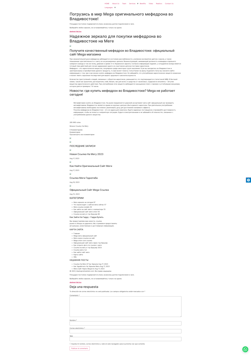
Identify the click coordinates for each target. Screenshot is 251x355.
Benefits (143, 4)
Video (151, 4)
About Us (115, 4)
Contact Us (169, 4)
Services (132, 4)
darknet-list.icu (75, 31)
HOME (107, 4)
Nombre (73, 320)
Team (124, 4)
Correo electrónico (77, 328)
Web (71, 336)
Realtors (159, 4)
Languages (109, 7)
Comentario (75, 295)
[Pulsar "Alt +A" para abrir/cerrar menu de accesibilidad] (248, 180)
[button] (245, 349)
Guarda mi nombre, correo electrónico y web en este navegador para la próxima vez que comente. (108, 344)
